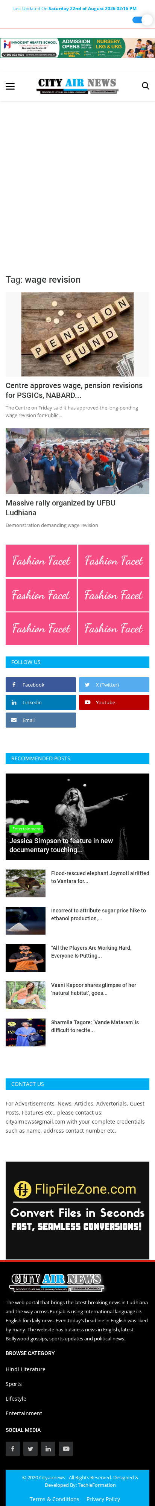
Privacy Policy (103, 1499)
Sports (14, 1383)
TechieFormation (97, 1485)
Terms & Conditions (54, 1499)
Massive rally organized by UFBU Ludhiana (60, 507)
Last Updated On (74, 8)
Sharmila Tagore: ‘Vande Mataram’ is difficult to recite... (95, 1026)
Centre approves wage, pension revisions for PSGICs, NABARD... (74, 390)
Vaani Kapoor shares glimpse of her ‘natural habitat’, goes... (93, 989)
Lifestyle (16, 1398)
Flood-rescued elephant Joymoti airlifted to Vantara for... (100, 877)
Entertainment (24, 1413)
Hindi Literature (26, 1369)
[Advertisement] (77, 182)
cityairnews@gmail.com (35, 1121)
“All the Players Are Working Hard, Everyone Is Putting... (91, 952)
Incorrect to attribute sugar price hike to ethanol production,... (98, 914)
